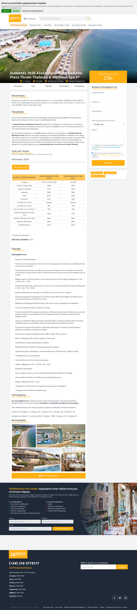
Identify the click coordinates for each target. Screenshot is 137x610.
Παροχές (48, 86)
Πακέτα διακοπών (77, 81)
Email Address (97, 111)
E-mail (11, 525)
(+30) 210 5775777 (24, 563)
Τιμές (33, 86)
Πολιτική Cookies (92, 607)
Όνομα (11, 518)
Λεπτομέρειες (64, 86)
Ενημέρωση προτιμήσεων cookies (116, 607)
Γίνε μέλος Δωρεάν (63, 529)
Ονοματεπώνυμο (98, 92)
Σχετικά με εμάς (48, 607)
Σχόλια (94, 130)
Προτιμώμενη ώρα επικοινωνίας (103, 121)
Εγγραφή (122, 567)
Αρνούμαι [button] (16, 11)
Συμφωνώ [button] (6, 11)
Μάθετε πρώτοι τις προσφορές (94, 562)
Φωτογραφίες (79, 86)
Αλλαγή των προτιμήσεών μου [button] (33, 11)
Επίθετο (44, 518)
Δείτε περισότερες (50, 475)
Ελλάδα (39, 81)
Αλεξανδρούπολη (56, 81)
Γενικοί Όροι (59, 607)
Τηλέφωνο (96, 102)
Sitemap (102, 607)
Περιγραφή (18, 86)
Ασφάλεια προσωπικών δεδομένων (75, 607)
